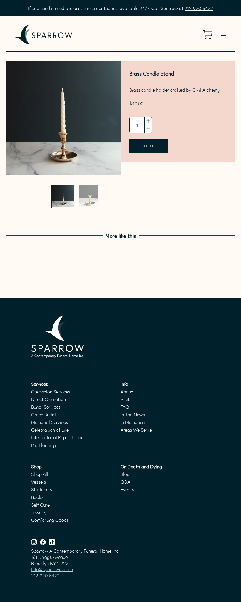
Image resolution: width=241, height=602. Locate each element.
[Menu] (223, 28)
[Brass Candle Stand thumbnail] (63, 196)
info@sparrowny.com (52, 569)
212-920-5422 (199, 8)
